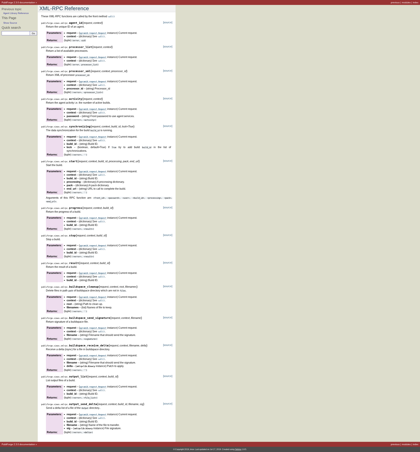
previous (395, 2)
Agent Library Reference (16, 13)
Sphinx (238, 449)
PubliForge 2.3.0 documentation (18, 2)
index (415, 2)
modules (406, 2)
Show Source (10, 23)
